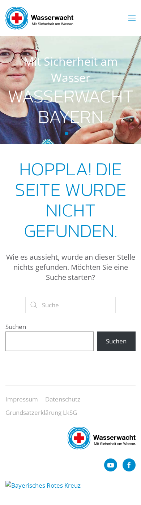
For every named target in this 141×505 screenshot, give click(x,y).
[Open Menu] (132, 18)
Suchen (15, 326)
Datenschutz (62, 399)
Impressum (21, 399)
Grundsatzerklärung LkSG (41, 412)
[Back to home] (39, 18)
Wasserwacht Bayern (66, 133)
